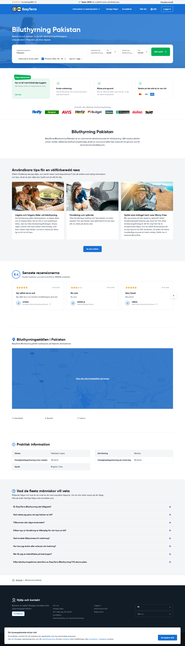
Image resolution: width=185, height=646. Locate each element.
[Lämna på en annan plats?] (16, 59)
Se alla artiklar (92, 249)
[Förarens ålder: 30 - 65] (43, 59)
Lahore (82, 418)
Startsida (19, 580)
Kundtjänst (127, 9)
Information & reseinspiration (85, 9)
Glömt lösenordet (100, 609)
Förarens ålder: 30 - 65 (54, 59)
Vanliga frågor (112, 9)
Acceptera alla (167, 637)
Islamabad (18, 418)
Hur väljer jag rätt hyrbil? (62, 612)
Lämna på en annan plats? (28, 59)
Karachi (50, 418)
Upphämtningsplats (23, 50)
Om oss (56, 605)
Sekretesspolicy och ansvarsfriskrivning (68, 618)
